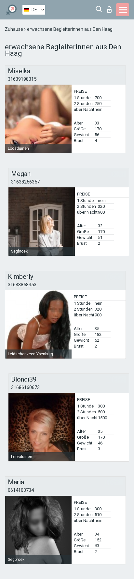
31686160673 (25, 387)
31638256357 (25, 182)
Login (110, 8)
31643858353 (22, 285)
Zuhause (14, 29)
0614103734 (21, 490)
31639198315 (22, 79)
